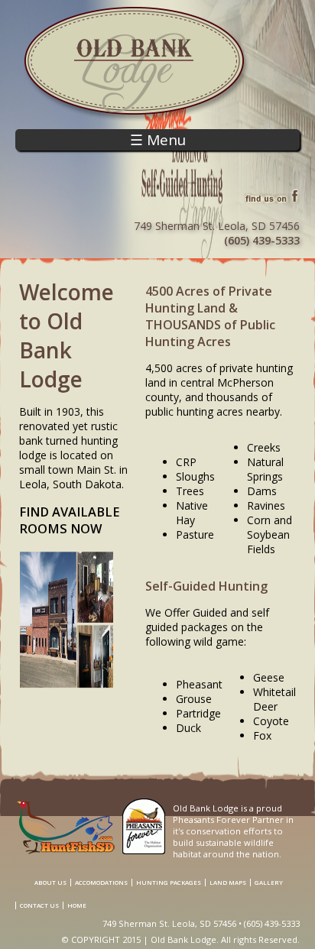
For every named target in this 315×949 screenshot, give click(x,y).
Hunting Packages (168, 882)
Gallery (269, 882)
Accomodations (101, 882)
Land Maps (227, 882)
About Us (50, 882)
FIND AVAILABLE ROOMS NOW (69, 520)
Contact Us (39, 905)
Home (76, 905)
